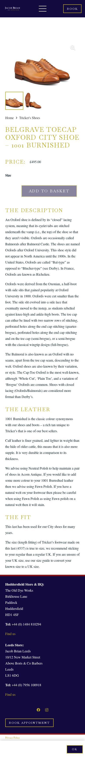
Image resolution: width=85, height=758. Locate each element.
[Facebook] (38, 710)
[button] (73, 48)
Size (8, 175)
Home (9, 117)
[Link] (12, 9)
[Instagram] (46, 710)
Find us (10, 633)
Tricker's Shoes (29, 117)
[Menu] (42, 8)
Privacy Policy (12, 737)
